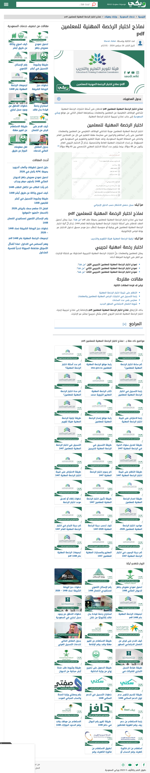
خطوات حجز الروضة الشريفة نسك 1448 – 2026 (28, 230)
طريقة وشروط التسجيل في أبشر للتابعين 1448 (31, 201)
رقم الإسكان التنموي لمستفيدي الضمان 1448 (27, 220)
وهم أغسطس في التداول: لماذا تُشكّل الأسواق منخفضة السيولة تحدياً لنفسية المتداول (28, 248)
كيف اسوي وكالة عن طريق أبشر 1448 (28, 193)
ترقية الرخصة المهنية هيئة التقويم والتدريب (112, 239)
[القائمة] (6, 4)
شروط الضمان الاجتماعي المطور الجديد (118, 304)
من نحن (36, 764)
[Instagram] (123, 765)
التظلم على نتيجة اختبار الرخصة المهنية (117, 293)
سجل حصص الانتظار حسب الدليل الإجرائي (113, 205)
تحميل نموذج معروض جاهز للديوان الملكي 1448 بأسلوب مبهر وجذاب (30, 179)
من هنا (77, 220)
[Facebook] (143, 765)
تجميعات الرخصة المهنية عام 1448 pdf (28, 238)
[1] (58, 145)
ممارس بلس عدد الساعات (124, 300)
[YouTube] (130, 765)
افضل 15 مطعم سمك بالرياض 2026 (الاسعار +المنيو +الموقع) (30, 210)
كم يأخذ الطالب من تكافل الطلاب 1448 (28, 187)
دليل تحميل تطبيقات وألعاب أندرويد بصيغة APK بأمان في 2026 (30, 169)
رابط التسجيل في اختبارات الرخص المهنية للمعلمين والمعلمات (107, 296)
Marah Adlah (110, 41)
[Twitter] (136, 765)
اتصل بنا (36, 768)
